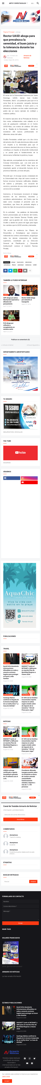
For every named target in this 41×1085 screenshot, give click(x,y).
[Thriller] (29, 545)
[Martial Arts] (29, 508)
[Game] (11, 491)
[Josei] (29, 499)
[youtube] (29, 482)
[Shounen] (29, 537)
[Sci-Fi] (11, 533)
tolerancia (28, 265)
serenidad (21, 265)
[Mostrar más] (30, 270)
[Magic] (11, 503)
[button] (3, 3)
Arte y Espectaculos (17, 3)
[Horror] (29, 495)
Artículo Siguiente (33, 345)
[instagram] (29, 478)
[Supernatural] (11, 545)
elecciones (28, 262)
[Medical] (29, 516)
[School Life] (29, 529)
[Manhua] (29, 503)
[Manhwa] (11, 508)
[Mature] (11, 512)
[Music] (29, 520)
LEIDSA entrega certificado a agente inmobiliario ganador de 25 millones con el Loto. (10, 774)
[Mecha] (29, 512)
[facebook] (11, 478)
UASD (35, 265)
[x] (11, 482)
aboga (18, 32)
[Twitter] (10, 270)
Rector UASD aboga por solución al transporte (28, 300)
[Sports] (29, 541)
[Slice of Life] (11, 541)
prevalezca (7, 265)
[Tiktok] (11, 486)
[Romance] (11, 529)
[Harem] (29, 491)
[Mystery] (11, 524)
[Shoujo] (11, 537)
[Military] (11, 520)
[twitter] (34, 1058)
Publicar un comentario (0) (20, 339)
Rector (14, 265)
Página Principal (8, 32)
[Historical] (11, 495)
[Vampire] (29, 550)
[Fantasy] (29, 486)
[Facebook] (5, 270)
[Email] (25, 270)
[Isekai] (11, 499)
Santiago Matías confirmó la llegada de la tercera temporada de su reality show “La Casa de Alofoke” (11, 702)
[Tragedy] (11, 550)
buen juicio (20, 262)
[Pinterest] (20, 270)
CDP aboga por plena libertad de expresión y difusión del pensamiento (11, 301)
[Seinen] (29, 533)
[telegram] (32, 1063)
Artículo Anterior (7, 345)
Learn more (6, 1076)
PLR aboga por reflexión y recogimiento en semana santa (9, 326)
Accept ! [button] (7, 1081)
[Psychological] (29, 524)
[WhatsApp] (15, 270)
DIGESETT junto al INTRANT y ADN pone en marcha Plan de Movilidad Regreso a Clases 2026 (29, 670)
